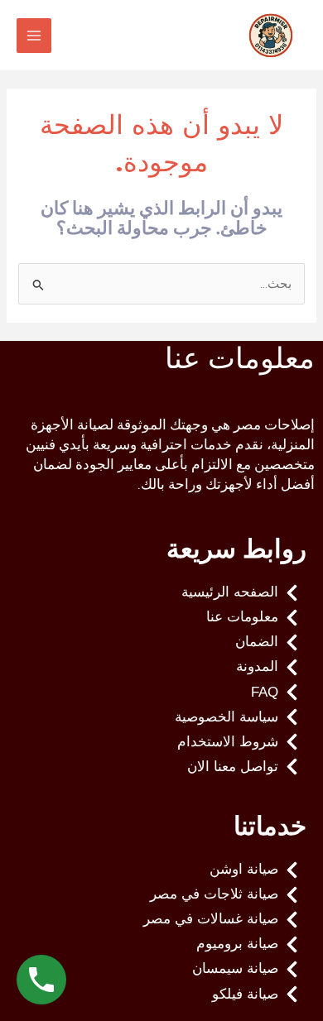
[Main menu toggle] (34, 35)
